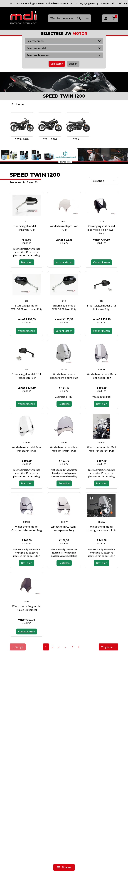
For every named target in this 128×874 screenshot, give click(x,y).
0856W (101, 521)
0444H (64, 442)
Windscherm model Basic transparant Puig (27, 449)
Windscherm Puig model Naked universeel (26, 608)
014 (64, 300)
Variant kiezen (64, 262)
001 (26, 221)
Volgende (107, 647)
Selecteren (57, 63)
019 (101, 300)
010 (26, 300)
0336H (101, 369)
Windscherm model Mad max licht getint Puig (64, 449)
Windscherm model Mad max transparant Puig (101, 449)
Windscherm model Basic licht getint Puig (101, 376)
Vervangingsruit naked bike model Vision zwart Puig (101, 229)
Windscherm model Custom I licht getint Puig (26, 528)
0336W (26, 442)
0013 (64, 221)
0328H (64, 369)
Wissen (73, 63)
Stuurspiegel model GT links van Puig (26, 227)
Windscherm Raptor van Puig (64, 227)
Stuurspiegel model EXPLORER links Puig (64, 307)
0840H (26, 521)
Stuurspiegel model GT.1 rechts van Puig (26, 376)
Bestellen (26, 262)
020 (26, 369)
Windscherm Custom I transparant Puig (64, 528)
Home (20, 104)
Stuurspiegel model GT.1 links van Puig (101, 307)
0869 (26, 601)
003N (101, 221)
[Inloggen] (106, 18)
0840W (64, 521)
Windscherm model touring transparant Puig (101, 528)
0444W (101, 442)
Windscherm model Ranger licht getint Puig (64, 376)
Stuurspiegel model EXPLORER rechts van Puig (26, 307)
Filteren (66, 867)
